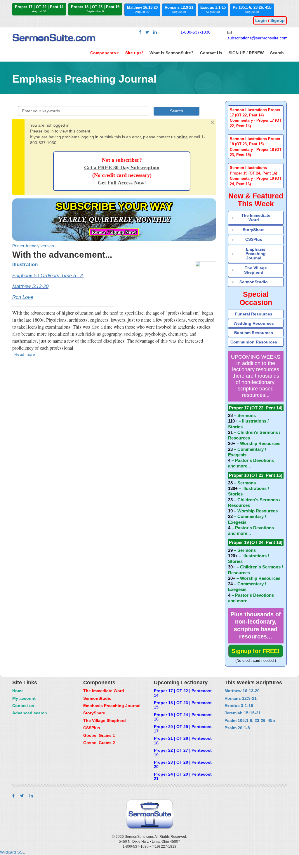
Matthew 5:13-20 (30, 286)
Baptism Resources (253, 332)
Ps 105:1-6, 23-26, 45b (252, 9)
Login (261, 20)
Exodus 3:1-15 (213, 9)
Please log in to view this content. (60, 131)
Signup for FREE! (256, 651)
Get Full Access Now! (122, 183)
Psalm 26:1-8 (237, 727)
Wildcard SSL (12, 852)
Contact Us (211, 52)
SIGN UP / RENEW (246, 52)
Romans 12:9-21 (179, 9)
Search (277, 52)
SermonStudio (253, 282)
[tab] (256, 117)
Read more (24, 354)
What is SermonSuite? (172, 52)
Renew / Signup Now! (114, 232)
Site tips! (134, 52)
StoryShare (254, 229)
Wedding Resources (254, 323)
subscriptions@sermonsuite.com (257, 38)
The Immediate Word (255, 217)
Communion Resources (253, 342)
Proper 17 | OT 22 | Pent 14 (39, 9)
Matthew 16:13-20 (142, 9)
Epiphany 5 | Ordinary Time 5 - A (48, 275)
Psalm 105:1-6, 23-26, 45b (250, 720)
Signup (277, 20)
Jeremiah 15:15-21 (243, 713)
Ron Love (22, 297)
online (182, 137)
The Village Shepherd (255, 270)
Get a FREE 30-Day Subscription (121, 167)
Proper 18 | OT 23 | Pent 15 (95, 9)
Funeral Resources (253, 314)
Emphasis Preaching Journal (256, 254)
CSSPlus (253, 239)
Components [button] (103, 52)
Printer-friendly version (33, 245)
